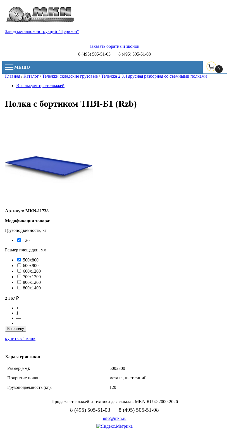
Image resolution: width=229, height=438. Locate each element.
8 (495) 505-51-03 (94, 54)
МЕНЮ (22, 67)
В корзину (15, 329)
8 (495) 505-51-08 (134, 54)
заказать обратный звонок (114, 46)
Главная (12, 76)
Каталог (31, 76)
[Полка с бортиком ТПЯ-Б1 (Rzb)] (49, 205)
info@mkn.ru (115, 418)
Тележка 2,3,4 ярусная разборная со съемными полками (154, 76)
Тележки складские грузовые (70, 76)
